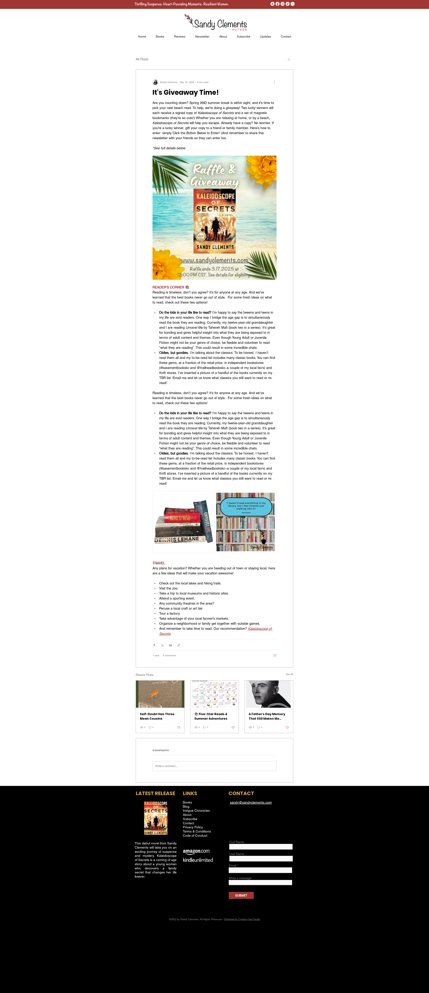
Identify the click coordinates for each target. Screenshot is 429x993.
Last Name (236, 853)
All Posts (142, 59)
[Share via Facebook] (154, 645)
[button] (289, 59)
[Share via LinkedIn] (170, 645)
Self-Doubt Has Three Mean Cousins (157, 716)
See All (289, 674)
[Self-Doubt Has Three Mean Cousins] (160, 694)
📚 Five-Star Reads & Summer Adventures (210, 716)
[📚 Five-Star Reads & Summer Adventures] (214, 694)
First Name (236, 842)
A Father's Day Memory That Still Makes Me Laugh (267, 716)
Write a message (240, 878)
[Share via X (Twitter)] (162, 645)
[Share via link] (178, 645)
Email (232, 865)
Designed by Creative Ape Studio (242, 919)
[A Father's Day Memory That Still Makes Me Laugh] (269, 694)
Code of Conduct (195, 835)
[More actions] (274, 82)
